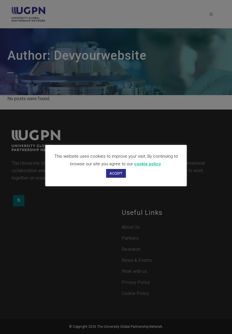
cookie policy (147, 163)
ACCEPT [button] (116, 173)
